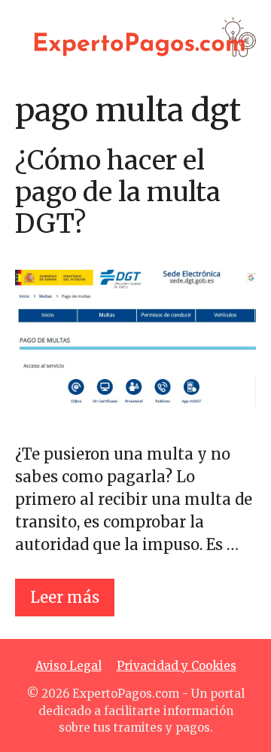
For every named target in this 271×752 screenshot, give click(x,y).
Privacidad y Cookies (176, 666)
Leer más (64, 597)
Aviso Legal (68, 666)
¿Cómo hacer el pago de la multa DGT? (118, 192)
